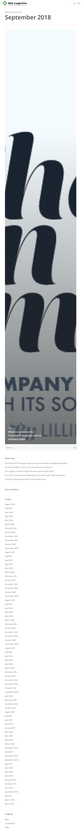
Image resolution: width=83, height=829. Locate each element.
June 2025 (9, 560)
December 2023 (11, 632)
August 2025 (10, 552)
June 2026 (9, 512)
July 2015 (8, 796)
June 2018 (9, 768)
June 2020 (9, 732)
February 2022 (11, 700)
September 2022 (11, 692)
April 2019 (9, 752)
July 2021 (8, 716)
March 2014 (9, 800)
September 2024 (11, 596)
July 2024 (8, 604)
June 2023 (9, 656)
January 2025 (10, 580)
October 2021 (10, 708)
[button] (79, 3)
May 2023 (9, 660)
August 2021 (10, 712)
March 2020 (9, 744)
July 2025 (8, 556)
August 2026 (10, 504)
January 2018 (10, 780)
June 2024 (9, 608)
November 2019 (11, 748)
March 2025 (9, 572)
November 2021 (11, 704)
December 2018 (11, 756)
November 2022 (11, 684)
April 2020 (9, 740)
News (10, 428)
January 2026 (10, 532)
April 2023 (9, 664)
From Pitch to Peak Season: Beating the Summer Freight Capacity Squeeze (35, 475)
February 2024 (11, 624)
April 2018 (9, 776)
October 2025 (10, 544)
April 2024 (9, 616)
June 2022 (9, 696)
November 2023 (11, 636)
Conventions (10, 823)
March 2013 (9, 804)
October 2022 (10, 688)
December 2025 (11, 536)
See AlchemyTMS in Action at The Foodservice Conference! (28, 467)
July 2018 (8, 764)
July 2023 (8, 652)
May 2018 (9, 772)
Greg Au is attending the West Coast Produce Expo (25, 479)
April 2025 (9, 568)
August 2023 (10, 648)
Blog (7, 819)
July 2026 (8, 508)
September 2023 (11, 644)
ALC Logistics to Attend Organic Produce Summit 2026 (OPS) (29, 471)
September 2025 (11, 548)
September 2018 (11, 760)
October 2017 (10, 784)
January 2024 (10, 628)
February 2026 (11, 528)
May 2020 (9, 736)
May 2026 (9, 516)
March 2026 (9, 524)
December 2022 (11, 680)
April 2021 (9, 724)
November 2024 (11, 588)
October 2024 (10, 592)
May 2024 (9, 612)
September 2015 (11, 792)
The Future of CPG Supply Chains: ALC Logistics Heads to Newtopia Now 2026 (36, 463)
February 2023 (11, 672)
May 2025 (9, 564)
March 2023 (9, 668)
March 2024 (9, 620)
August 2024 (10, 600)
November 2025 (11, 540)
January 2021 (10, 728)
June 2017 (9, 788)
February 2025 (11, 576)
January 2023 (10, 676)
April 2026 (9, 520)
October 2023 (10, 640)
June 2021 (9, 720)
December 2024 (11, 584)
